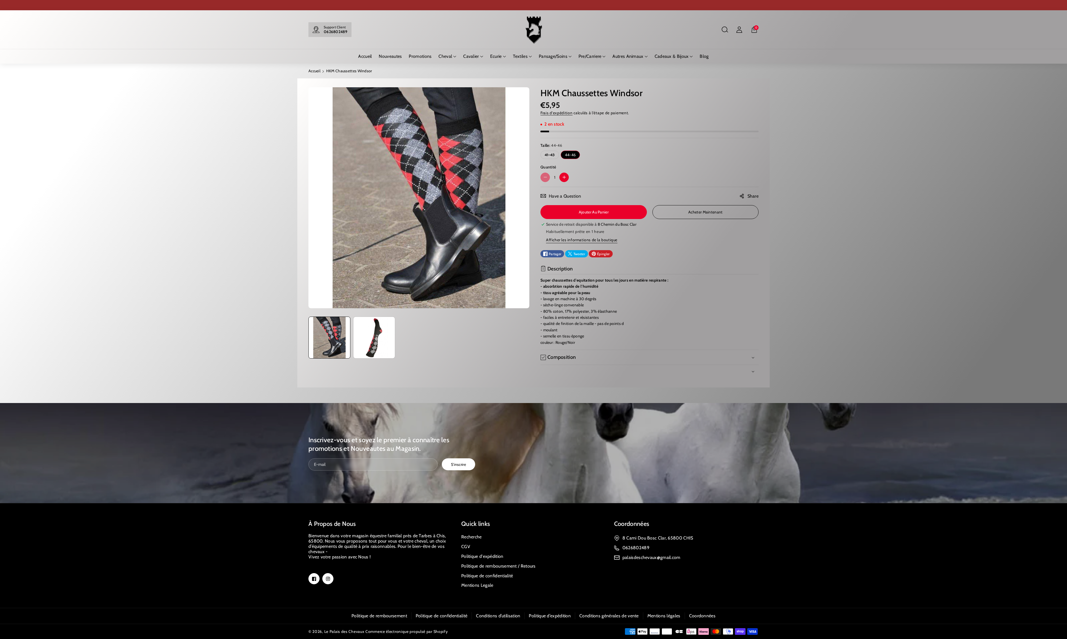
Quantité (548, 167)
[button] (724, 29)
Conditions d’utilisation (498, 615)
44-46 (570, 154)
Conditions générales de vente (609, 615)
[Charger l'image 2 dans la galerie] (374, 338)
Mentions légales (663, 615)
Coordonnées (631, 524)
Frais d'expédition (556, 112)
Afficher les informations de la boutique (581, 239)
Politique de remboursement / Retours (498, 566)
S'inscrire (458, 464)
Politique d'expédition (482, 556)
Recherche (471, 536)
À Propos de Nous (332, 524)
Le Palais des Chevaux (344, 631)
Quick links (475, 524)
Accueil (314, 70)
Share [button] (753, 196)
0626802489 (335, 31)
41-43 (551, 155)
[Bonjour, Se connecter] (739, 30)
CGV (465, 546)
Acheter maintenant (705, 212)
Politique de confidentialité (487, 575)
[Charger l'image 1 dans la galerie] (329, 338)
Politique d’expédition (550, 615)
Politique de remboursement (379, 615)
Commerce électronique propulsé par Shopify (406, 631)
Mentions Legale (477, 585)
